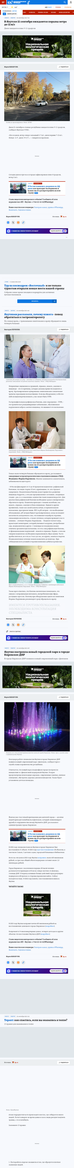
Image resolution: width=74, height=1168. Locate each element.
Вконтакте (13, 210)
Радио (50, 7)
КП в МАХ (53, 12)
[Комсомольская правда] (17, 2)
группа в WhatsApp (55, 207)
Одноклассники (24, 210)
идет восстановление (45, 849)
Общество (13, 17)
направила (42, 857)
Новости (7, 17)
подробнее (50, 926)
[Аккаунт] (71, 2)
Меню (3, 2)
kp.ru (64, 217)
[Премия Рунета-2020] (28, 2)
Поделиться (64, 67)
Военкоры (32, 12)
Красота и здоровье (15, 631)
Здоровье (13, 310)
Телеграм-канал (40, 207)
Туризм (6, 281)
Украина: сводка (43, 12)
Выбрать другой (11, 13)
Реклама (58, 7)
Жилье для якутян (64, 12)
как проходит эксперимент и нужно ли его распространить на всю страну (44, 189)
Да (4, 13)
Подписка (67, 7)
